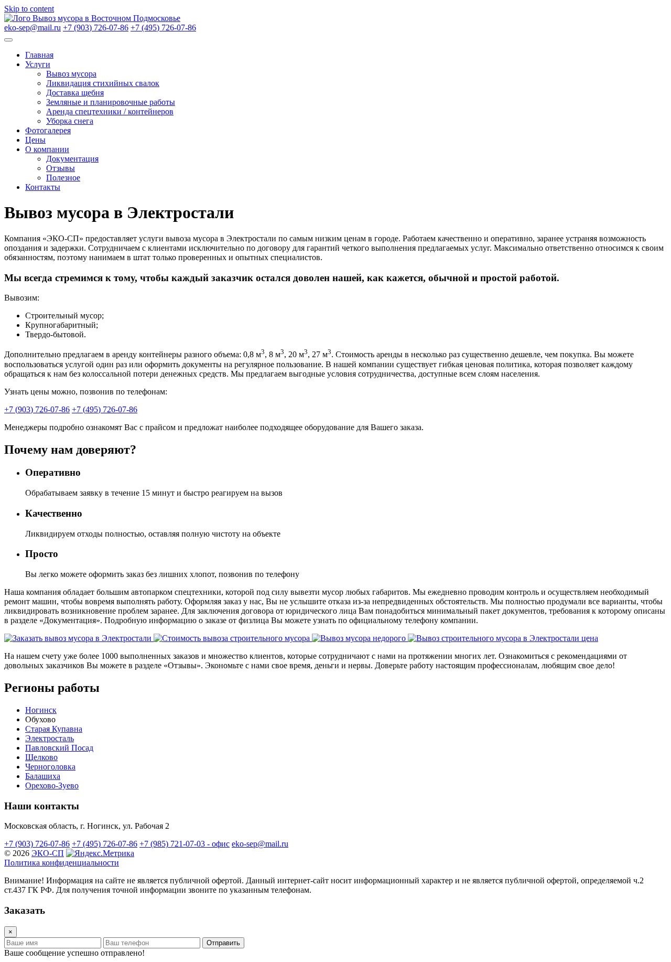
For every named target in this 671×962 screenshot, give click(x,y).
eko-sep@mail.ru (32, 27)
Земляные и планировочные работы (110, 102)
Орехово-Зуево (52, 785)
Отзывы (60, 168)
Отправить (223, 943)
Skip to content (29, 8)
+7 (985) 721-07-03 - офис (184, 843)
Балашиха (42, 776)
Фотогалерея (48, 130)
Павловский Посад (59, 747)
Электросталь (49, 738)
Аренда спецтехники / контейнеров (110, 111)
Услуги (37, 64)
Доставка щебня (75, 92)
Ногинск (41, 710)
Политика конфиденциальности (61, 862)
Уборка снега (69, 120)
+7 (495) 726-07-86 (163, 27)
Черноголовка (50, 766)
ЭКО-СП (47, 853)
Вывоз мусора (71, 73)
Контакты (42, 187)
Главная (39, 54)
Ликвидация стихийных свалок (102, 83)
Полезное (63, 177)
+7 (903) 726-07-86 (95, 27)
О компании (47, 149)
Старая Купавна (53, 728)
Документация (72, 158)
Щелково (41, 757)
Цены (35, 139)
